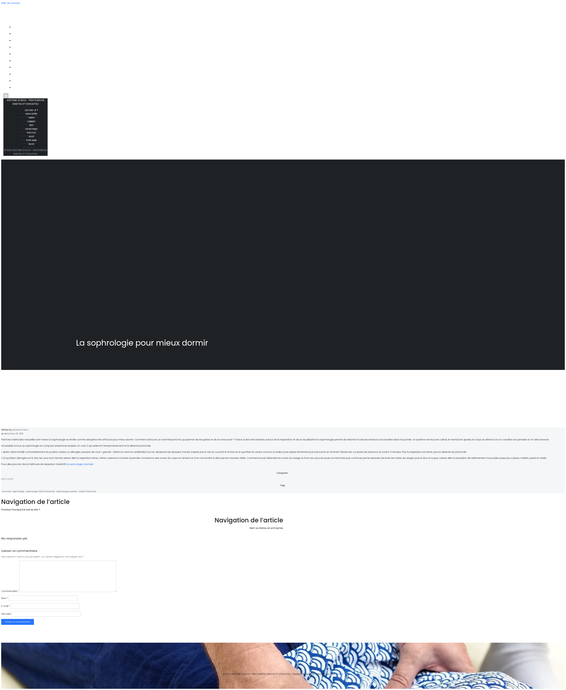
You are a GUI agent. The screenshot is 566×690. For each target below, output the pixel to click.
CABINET (286, 47)
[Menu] (283, 95)
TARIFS (286, 40)
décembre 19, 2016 (13, 433)
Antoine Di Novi (20, 429)
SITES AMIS (286, 80)
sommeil (6, 491)
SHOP (286, 74)
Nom (4, 598)
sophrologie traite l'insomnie (40, 491)
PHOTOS (286, 67)
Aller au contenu (10, 3)
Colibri (339, 674)
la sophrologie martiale (79, 464)
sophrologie (18, 491)
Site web (6, 614)
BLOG (286, 87)
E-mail (5, 606)
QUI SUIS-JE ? (286, 27)
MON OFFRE (286, 33)
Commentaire (10, 591)
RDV (286, 53)
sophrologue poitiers (66, 491)
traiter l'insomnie (87, 491)
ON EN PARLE (286, 60)
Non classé (7, 479)
